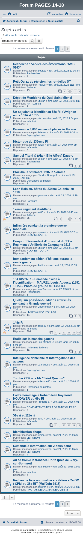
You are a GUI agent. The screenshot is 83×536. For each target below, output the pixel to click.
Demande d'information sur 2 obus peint (42, 446)
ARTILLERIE (34, 103)
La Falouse (44, 364)
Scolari (41, 158)
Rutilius (42, 84)
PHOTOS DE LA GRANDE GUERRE (47, 489)
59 (74, 332)
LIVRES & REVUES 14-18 (41, 312)
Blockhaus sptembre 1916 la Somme (39, 172)
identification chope (27, 432)
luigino (41, 435)
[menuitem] (12, 14)
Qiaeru (58, 532)
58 (69, 332)
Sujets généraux (36, 135)
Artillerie (31, 87)
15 (78, 425)
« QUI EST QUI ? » (37, 250)
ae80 (40, 212)
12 (64, 425)
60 (78, 332)
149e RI (18, 322)
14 (74, 425)
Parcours (32, 201)
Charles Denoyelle (48, 175)
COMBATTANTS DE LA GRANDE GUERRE (51, 407)
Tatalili (41, 144)
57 (64, 332)
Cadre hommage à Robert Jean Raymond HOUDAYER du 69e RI (42, 396)
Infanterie (32, 121)
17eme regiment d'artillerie (32, 209)
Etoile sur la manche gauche (33, 339)
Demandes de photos (39, 180)
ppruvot (42, 232)
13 (69, 425)
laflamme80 (44, 381)
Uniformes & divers (37, 347)
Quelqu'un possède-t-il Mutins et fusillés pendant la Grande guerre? (42, 301)
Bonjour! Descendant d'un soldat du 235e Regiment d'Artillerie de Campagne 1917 (42, 243)
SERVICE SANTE (37, 235)
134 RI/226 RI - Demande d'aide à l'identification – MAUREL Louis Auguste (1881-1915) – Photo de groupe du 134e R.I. (46, 282)
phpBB (31, 530)
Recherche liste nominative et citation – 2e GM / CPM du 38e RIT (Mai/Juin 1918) (46, 482)
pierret (41, 118)
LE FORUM (33, 437)
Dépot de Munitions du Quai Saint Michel (42, 97)
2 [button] (62, 49)
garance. (42, 195)
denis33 (42, 325)
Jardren (42, 486)
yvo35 (41, 289)
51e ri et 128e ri (24, 415)
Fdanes (42, 132)
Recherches (34, 73)
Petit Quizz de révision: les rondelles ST (42, 81)
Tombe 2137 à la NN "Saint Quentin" (39, 378)
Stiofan (41, 100)
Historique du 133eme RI (30, 141)
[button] (67, 48)
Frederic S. (44, 401)
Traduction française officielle (36, 532)
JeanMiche (44, 466)
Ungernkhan (44, 306)
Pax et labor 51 (46, 342)
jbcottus (42, 70)
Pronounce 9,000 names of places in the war (44, 129)
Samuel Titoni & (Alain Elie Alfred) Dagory (43, 155)
